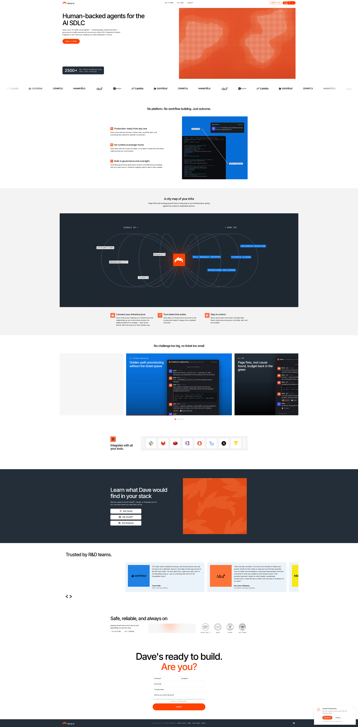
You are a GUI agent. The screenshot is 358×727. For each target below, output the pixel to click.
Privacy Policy (181, 723)
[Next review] (71, 596)
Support (203, 723)
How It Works (169, 3)
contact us (275, 3)
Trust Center (196, 723)
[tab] (175, 419)
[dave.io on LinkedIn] (294, 723)
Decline (338, 717)
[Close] (353, 707)
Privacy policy (183, 701)
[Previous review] (67, 596)
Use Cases (180, 3)
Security (190, 3)
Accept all (327, 717)
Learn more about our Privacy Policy (332, 721)
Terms (173, 701)
